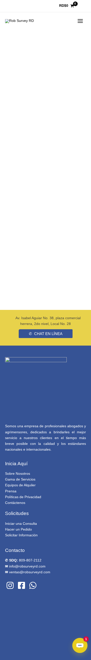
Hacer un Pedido (18, 529)
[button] (46, 333)
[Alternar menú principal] (80, 21)
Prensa (10, 491)
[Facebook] (21, 585)
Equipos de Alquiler (20, 485)
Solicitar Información (21, 535)
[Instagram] (10, 585)
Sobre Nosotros (17, 474)
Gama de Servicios (20, 479)
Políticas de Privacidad (23, 497)
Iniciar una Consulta (21, 524)
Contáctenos (15, 503)
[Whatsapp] (33, 585)
